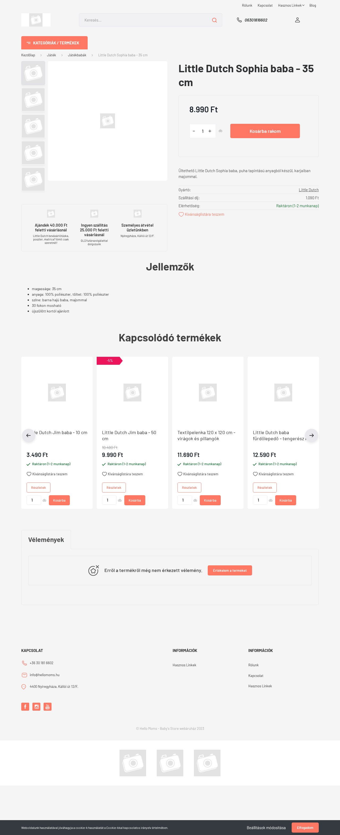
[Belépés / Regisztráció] (297, 20)
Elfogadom (305, 827)
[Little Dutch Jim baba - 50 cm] (132, 392)
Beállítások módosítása (266, 827)
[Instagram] (36, 707)
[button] (110, 361)
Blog (312, 5)
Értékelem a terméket (230, 570)
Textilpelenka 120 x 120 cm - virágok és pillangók (206, 435)
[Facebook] (25, 707)
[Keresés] (214, 20)
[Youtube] (48, 707)
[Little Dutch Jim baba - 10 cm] (57, 392)
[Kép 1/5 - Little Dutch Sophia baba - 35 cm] (107, 120)
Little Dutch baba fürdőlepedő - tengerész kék (283, 435)
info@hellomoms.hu (45, 675)
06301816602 (256, 19)
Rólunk (247, 5)
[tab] (46, 539)
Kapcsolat (265, 5)
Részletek (38, 487)
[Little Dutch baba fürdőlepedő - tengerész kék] (283, 392)
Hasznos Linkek (290, 5)
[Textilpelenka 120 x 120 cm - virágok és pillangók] (208, 392)
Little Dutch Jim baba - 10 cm (57, 432)
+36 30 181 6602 (41, 663)
